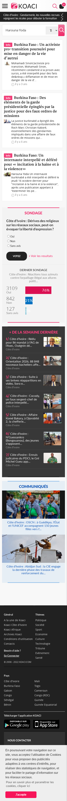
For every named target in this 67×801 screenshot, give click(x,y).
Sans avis (15, 245)
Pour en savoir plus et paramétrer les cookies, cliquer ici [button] (30, 783)
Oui (12, 236)
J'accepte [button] (21, 794)
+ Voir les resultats (41, 256)
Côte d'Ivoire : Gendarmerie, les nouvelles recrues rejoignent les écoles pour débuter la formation (31, 16)
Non (12, 241)
